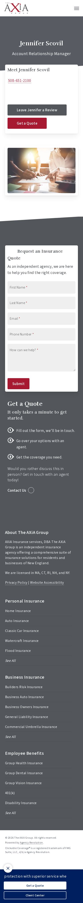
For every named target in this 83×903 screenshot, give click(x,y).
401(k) (10, 793)
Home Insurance (18, 610)
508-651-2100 (19, 80)
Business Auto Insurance (24, 697)
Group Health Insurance (24, 763)
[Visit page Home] (16, 8)
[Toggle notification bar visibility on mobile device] (8, 868)
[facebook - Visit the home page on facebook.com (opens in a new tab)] (7, 862)
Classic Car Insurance (22, 630)
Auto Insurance (17, 620)
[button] (76, 8)
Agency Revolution (31, 842)
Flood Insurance (18, 650)
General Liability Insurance (26, 716)
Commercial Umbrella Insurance (31, 726)
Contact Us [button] (17, 490)
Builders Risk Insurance (24, 687)
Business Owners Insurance (27, 707)
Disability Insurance (21, 803)
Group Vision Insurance (23, 783)
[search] (68, 8)
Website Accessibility (47, 582)
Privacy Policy (16, 582)
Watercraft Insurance (22, 640)
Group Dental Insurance (24, 773)
